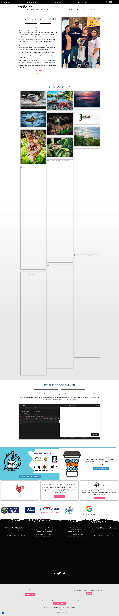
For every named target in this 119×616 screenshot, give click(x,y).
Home (26, 9)
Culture (62, 609)
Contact (92, 9)
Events (84, 9)
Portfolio (55, 9)
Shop (63, 9)
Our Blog (71, 9)
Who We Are (45, 9)
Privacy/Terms (58, 609)
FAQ (78, 9)
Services (34, 9)
